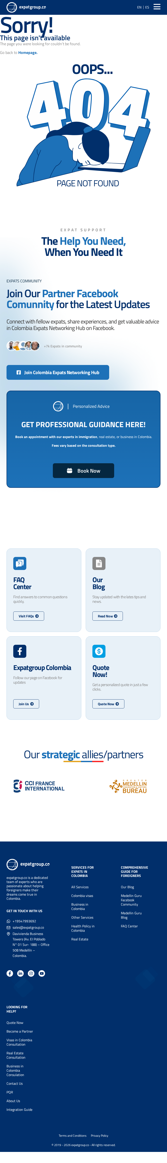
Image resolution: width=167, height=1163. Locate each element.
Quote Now (15, 1022)
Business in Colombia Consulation (15, 1070)
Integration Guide (19, 1109)
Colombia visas (82, 895)
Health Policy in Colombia (83, 928)
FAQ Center (129, 926)
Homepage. (28, 52)
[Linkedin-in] (20, 973)
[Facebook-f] (10, 973)
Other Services (82, 917)
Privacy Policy (99, 1135)
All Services (80, 887)
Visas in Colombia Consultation (19, 1042)
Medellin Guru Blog (131, 915)
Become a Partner (20, 1031)
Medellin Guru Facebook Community (131, 899)
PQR (10, 1092)
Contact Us (15, 1083)
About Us (13, 1101)
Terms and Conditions (73, 1135)
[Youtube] (41, 973)
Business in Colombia (79, 906)
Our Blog (127, 887)
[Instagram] (31, 973)
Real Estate (79, 939)
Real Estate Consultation (16, 1055)
